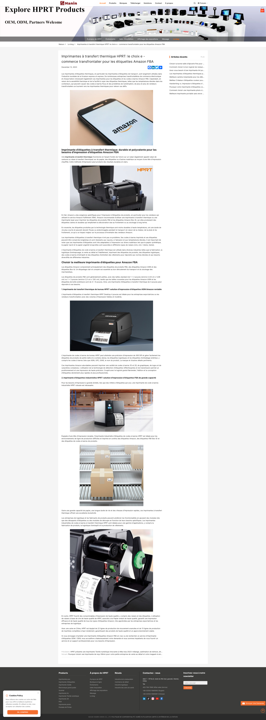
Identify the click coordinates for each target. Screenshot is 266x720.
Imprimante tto (64, 693)
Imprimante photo (65, 704)
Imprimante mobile (65, 685)
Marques (123, 3)
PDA (60, 701)
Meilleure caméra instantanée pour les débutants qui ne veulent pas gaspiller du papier (203, 77)
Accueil (103, 3)
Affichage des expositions (147, 39)
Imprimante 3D (64, 699)
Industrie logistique (121, 685)
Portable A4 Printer (65, 707)
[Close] (38, 693)
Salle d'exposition (126, 39)
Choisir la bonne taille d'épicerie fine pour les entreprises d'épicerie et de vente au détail (204, 64)
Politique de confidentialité (123, 717)
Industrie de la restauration (124, 679)
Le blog (176, 39)
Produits (112, 3)
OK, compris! (22, 712)
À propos (169, 3)
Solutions (148, 3)
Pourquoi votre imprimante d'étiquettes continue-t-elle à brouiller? (195, 87)
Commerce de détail (122, 682)
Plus (202, 57)
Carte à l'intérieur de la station (164, 717)
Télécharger (135, 3)
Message (165, 39)
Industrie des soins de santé (124, 687)
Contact (158, 3)
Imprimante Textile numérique (69, 696)
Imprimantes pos (64, 679)
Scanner (61, 690)
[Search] (195, 3)
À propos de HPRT (94, 39)
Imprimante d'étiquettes (67, 682)
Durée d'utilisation (143, 717)
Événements (110, 39)
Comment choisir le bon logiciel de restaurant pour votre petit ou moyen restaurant (202, 67)
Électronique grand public (67, 687)
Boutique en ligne (96, 682)
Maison (61, 44)
